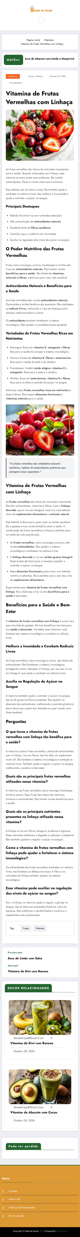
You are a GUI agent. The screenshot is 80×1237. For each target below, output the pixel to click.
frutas (31, 76)
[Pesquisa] (41, 20)
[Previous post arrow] (71, 955)
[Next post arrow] (71, 971)
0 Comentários (15, 82)
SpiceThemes (61, 1231)
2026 (41, 1231)
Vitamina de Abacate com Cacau (33, 1112)
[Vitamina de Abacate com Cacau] (40, 1086)
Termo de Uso (16, 1216)
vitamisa (39, 76)
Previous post (15, 952)
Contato (13, 1191)
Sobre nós (14, 1199)
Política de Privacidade (22, 1207)
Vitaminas (13, 76)
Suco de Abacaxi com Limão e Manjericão (46, 59)
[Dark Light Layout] (50, 20)
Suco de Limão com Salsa (25, 958)
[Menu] (30, 20)
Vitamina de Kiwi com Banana (28, 971)
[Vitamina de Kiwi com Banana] (40, 1017)
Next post (13, 965)
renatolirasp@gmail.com (28, 1038)
